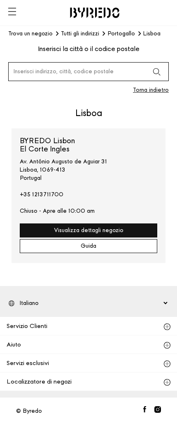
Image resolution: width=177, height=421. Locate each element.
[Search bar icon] (156, 71)
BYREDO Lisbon (47, 145)
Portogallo (121, 34)
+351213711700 (41, 194)
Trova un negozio (30, 34)
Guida (88, 245)
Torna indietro (151, 89)
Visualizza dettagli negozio (88, 230)
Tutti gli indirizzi (80, 34)
